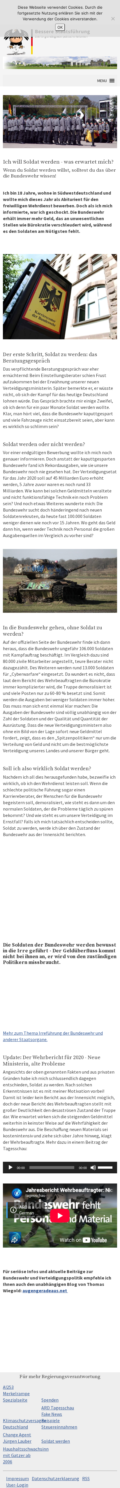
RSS (86, 1478)
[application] (60, 1167)
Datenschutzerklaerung (55, 1478)
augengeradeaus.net (45, 1290)
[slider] (106, 1167)
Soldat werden (55, 1441)
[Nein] (113, 18)
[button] (102, 80)
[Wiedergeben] (10, 1167)
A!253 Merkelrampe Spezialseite (16, 1393)
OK (60, 27)
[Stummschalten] (93, 1167)
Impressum (17, 1478)
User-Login (17, 1485)
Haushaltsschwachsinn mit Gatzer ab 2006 (26, 1455)
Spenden (50, 1400)
